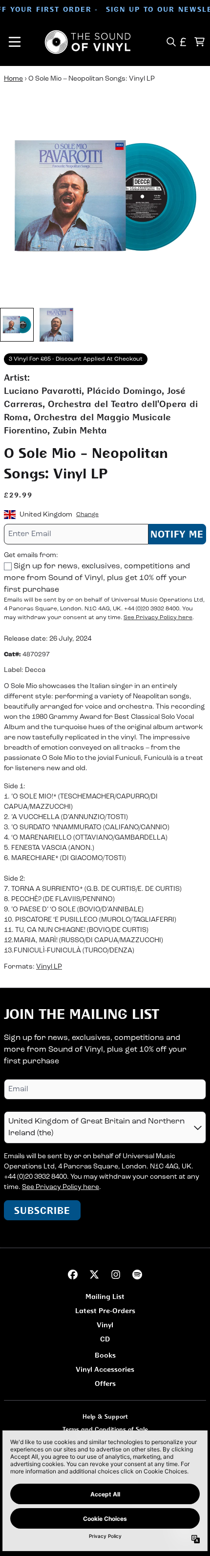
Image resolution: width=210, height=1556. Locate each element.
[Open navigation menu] (14, 42)
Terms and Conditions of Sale (105, 1429)
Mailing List (105, 1296)
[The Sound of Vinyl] (88, 42)
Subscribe (42, 1210)
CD (105, 1339)
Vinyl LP (49, 967)
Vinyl (105, 1324)
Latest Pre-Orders (105, 1310)
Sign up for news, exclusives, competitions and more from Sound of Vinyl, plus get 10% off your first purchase (97, 578)
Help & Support (105, 1416)
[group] (17, 325)
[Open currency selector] (183, 42)
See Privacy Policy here (158, 618)
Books (105, 1355)
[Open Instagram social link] (115, 1274)
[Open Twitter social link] (94, 1274)
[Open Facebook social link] (73, 1274)
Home (13, 79)
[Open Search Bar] (171, 42)
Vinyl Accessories (105, 1369)
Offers (105, 1383)
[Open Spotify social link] (137, 1274)
